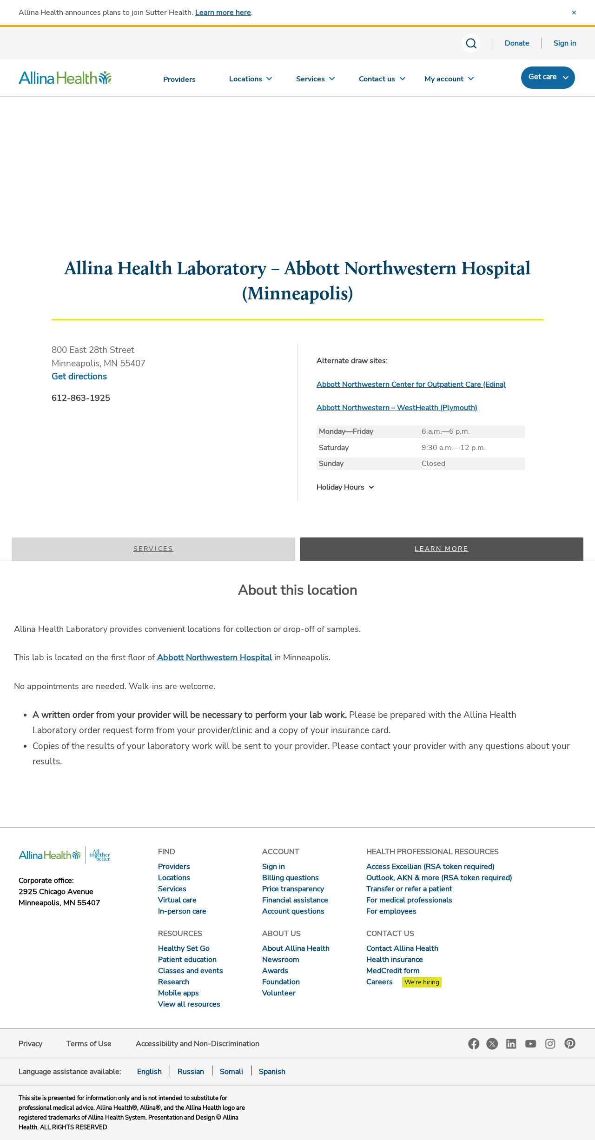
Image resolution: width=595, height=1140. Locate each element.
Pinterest (569, 1043)
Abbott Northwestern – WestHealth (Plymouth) (397, 408)
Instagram (550, 1043)
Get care (543, 77)
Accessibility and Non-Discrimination (197, 1044)
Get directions (79, 377)
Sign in (565, 43)
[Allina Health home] (65, 80)
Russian (191, 1072)
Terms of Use (89, 1044)
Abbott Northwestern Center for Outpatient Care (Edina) (411, 384)
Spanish (272, 1072)
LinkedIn (511, 1043)
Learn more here (223, 12)
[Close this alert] (574, 12)
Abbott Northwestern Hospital (214, 657)
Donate (517, 43)
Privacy (30, 1044)
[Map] (297, 201)
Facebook (474, 1044)
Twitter (492, 1044)
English (149, 1072)
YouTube (530, 1043)
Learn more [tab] (441, 548)
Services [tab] (153, 548)
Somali (231, 1072)
